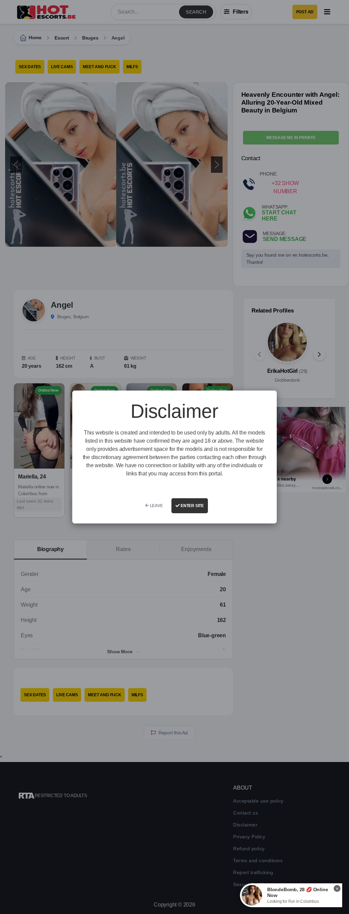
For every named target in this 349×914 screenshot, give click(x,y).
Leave (156, 505)
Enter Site (192, 505)
